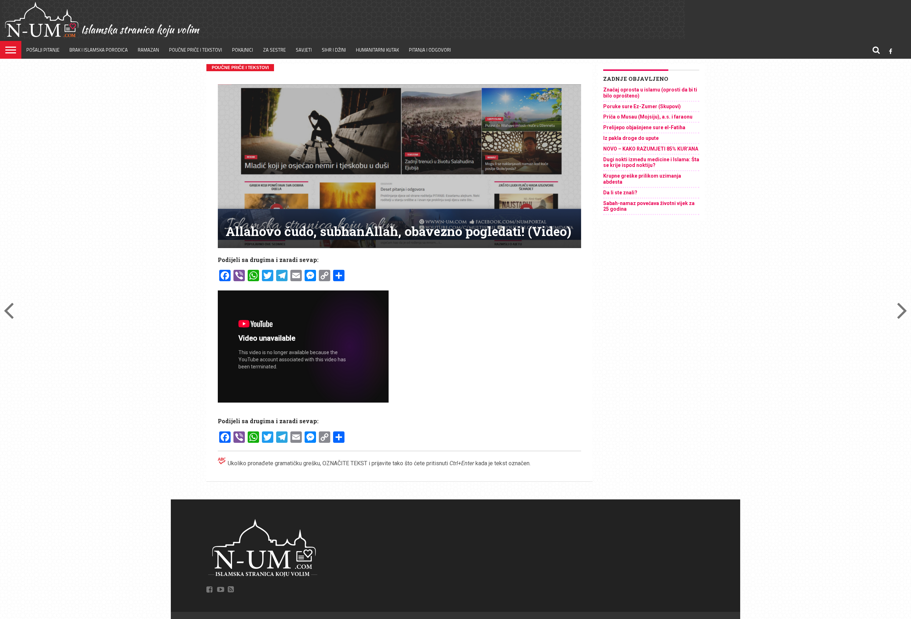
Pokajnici (242, 49)
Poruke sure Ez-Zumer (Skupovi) (642, 106)
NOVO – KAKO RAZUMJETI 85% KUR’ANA (650, 149)
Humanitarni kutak (377, 49)
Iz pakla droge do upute (631, 138)
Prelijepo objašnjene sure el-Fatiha (644, 127)
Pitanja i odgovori (430, 49)
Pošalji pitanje (42, 49)
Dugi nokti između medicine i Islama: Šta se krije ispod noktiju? (651, 162)
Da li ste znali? (620, 192)
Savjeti (304, 49)
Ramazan (148, 49)
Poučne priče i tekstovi (195, 49)
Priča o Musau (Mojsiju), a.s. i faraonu (648, 117)
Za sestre (274, 49)
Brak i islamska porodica (98, 49)
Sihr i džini (334, 49)
